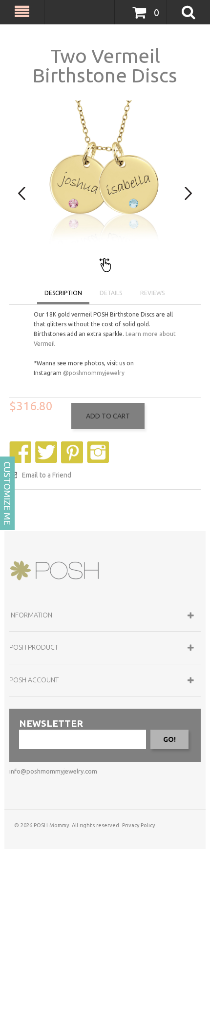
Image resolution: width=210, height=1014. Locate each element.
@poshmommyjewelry (94, 373)
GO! (169, 739)
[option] (105, 187)
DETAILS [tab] (111, 293)
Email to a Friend (46, 475)
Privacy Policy (138, 825)
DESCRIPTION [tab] (63, 293)
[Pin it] (73, 446)
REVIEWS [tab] (152, 293)
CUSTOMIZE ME (7, 493)
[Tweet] (47, 446)
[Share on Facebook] (21, 446)
